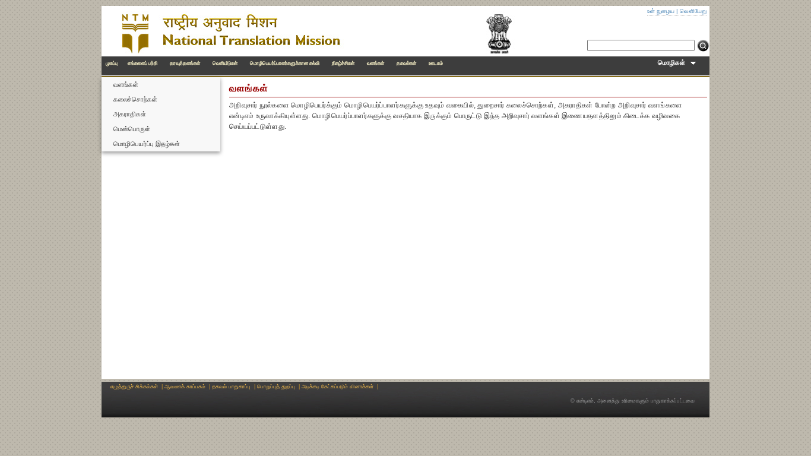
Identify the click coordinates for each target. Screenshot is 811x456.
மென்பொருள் (131, 128)
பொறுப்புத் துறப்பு (276, 387)
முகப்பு (112, 63)
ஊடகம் (436, 63)
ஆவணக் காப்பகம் (184, 387)
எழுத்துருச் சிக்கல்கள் (134, 387)
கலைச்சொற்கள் (135, 99)
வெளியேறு (693, 11)
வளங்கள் (375, 63)
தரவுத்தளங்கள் (185, 63)
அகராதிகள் (129, 114)
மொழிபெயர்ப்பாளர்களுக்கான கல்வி (284, 63)
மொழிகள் (674, 62)
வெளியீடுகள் (225, 63)
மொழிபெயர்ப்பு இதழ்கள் (146, 143)
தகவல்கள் (406, 63)
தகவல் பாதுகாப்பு (231, 387)
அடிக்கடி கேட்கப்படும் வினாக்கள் (337, 387)
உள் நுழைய (660, 11)
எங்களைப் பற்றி (142, 63)
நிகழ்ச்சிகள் (343, 63)
